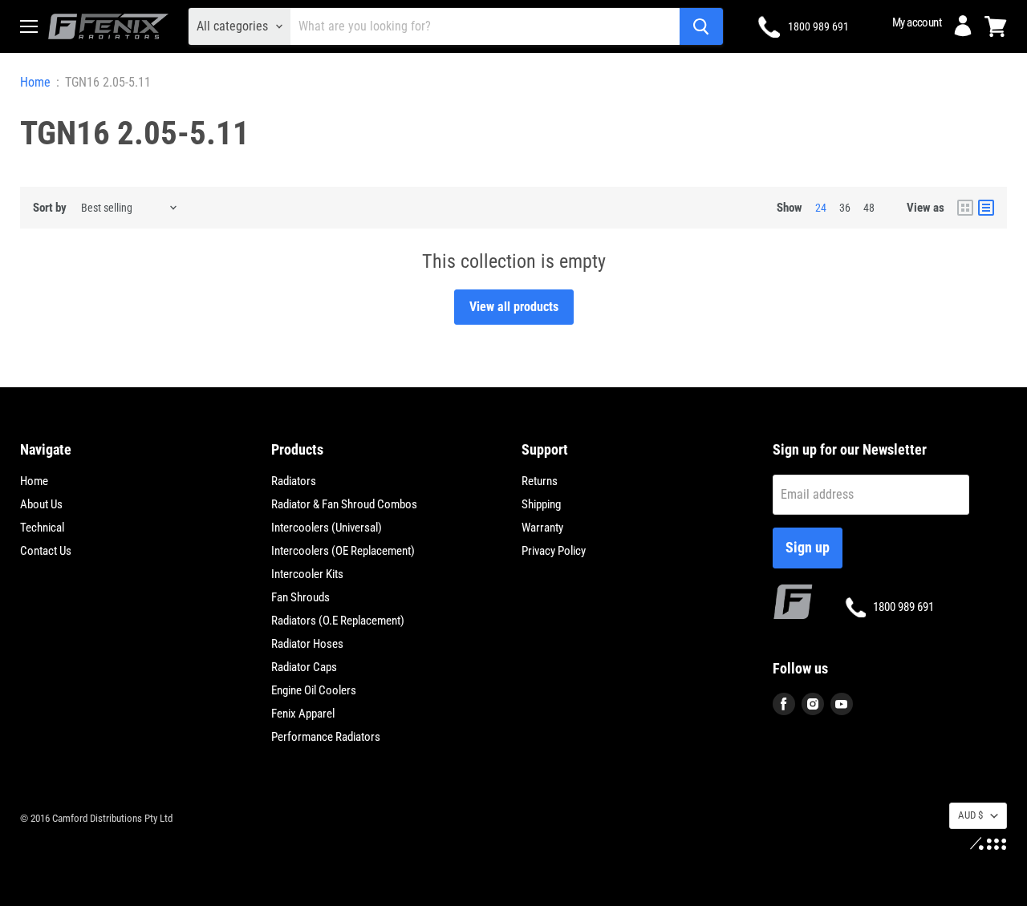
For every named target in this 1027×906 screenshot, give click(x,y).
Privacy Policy (554, 551)
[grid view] (965, 208)
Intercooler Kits (307, 574)
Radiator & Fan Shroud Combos (344, 504)
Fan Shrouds (300, 597)
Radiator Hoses (307, 644)
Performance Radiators (325, 737)
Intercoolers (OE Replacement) (343, 551)
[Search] (701, 26)
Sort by (50, 208)
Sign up (807, 547)
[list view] (986, 208)
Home (35, 82)
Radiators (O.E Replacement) (337, 620)
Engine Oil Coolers (313, 690)
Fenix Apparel (303, 713)
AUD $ (970, 815)
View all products (513, 306)
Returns (540, 481)
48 (869, 207)
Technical (42, 527)
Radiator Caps (304, 667)
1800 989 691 (818, 26)
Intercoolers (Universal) (326, 527)
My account (916, 22)
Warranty (542, 527)
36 (844, 207)
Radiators (293, 481)
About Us (41, 504)
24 (820, 207)
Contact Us (45, 551)
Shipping (541, 504)
